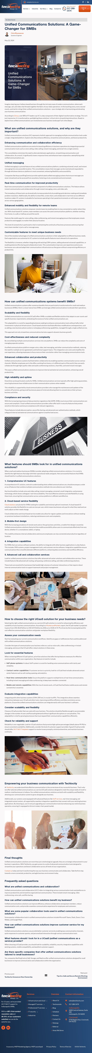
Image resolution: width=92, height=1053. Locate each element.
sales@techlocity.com (33, 2)
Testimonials (57, 1004)
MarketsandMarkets (53, 625)
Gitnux (16, 116)
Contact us (8, 871)
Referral (55, 1027)
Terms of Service (65, 1047)
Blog (51, 9)
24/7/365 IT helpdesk (20, 729)
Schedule (56, 1012)
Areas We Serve (58, 1030)
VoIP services (57, 799)
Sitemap (55, 1023)
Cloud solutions (10, 505)
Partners (56, 1015)
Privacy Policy (51, 1047)
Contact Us (57, 9)
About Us (56, 1000)
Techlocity (10, 787)
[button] (26, 8)
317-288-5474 (71, 9)
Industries (35, 9)
